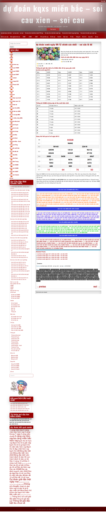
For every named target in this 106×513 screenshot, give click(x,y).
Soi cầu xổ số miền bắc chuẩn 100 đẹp (34, 33)
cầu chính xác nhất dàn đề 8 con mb (20, 209)
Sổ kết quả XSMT (14, 74)
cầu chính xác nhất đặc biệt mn (19, 267)
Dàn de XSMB (61, 276)
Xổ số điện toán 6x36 (15, 98)
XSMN (30, 37)
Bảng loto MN (14, 357)
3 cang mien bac (55, 270)
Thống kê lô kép (14, 131)
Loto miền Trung (14, 161)
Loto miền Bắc (13, 155)
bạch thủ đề (49, 271)
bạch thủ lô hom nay (74, 271)
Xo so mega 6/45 (14, 81)
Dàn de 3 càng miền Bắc (26, 463)
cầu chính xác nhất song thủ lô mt (19, 257)
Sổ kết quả (52, 37)
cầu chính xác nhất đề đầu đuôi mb (19, 223)
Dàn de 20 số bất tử (75, 274)
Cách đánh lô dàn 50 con (92, 273)
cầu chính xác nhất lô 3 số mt (18, 247)
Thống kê (78, 37)
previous (41, 286)
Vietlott (59, 37)
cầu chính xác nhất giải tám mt (18, 245)
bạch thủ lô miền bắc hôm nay (43, 273)
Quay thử (90, 37)
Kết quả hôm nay (44, 37)
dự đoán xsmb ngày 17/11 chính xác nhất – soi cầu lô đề (52, 255)
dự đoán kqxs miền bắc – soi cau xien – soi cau (12, 33)
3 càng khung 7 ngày (44, 270)
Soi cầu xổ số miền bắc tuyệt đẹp (52, 33)
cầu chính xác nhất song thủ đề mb (19, 230)
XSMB (24, 37)
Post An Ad (53, 29)
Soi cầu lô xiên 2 (24, 494)
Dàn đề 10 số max (81, 276)
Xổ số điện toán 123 (15, 101)
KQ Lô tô (84, 37)
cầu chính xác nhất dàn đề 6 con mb (20, 208)
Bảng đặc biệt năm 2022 (68, 273)
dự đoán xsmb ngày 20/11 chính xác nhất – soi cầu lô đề (52, 259)
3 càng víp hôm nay (88, 270)
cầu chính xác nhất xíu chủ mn (18, 279)
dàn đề (67, 276)
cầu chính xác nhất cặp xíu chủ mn (19, 265)
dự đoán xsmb (20, 484)
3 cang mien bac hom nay (66, 270)
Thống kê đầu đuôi (15, 121)
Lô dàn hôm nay (74, 277)
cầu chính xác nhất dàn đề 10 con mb (20, 211)
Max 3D (12, 88)
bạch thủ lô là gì (83, 271)
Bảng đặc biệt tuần (80, 273)
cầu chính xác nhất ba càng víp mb (19, 192)
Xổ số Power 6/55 (15, 306)
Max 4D (12, 91)
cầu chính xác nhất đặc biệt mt (18, 243)
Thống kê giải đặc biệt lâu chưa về (20, 501)
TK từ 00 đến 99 (14, 151)
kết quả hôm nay (14, 64)
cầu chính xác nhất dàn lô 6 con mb (20, 216)
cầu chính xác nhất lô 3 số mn (18, 262)
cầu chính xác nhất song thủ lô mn (19, 277)
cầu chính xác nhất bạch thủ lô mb (19, 199)
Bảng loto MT (14, 359)
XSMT (36, 37)
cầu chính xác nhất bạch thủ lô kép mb (19, 408)
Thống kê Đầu (13, 135)
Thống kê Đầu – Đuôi (15, 141)
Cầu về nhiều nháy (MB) (16, 118)
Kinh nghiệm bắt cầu (15, 37)
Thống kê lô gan (14, 125)
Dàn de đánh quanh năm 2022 (19, 470)
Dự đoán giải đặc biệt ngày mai (49, 277)
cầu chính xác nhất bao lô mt (18, 240)
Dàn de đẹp (45, 276)
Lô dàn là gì (81, 277)
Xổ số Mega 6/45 (15, 305)
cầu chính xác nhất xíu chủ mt (18, 255)
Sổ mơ (96, 37)
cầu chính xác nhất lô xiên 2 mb (19, 225)
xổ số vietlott (13, 78)
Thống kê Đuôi (13, 138)
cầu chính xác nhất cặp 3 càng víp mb (20, 204)
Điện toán (65, 37)
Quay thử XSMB (14, 165)
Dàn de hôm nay (53, 276)
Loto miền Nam (14, 158)
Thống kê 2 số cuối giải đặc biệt (66, 279)
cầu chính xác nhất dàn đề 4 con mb (20, 206)
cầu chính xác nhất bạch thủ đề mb (19, 194)
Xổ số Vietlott (14, 303)
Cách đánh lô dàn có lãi (42, 274)
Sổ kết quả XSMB (14, 68)
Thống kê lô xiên (14, 128)
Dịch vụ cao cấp (4, 37)
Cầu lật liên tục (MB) (15, 111)
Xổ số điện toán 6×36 (16, 316)
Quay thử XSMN (14, 168)
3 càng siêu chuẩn (77, 270)
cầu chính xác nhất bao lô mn (18, 264)
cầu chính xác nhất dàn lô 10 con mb (20, 213)
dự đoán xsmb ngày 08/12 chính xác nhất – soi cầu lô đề (64, 44)
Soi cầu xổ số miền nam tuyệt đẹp (88, 33)
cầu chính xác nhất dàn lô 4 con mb (20, 215)
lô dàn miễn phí (89, 277)
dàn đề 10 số (73, 276)
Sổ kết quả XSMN (14, 71)
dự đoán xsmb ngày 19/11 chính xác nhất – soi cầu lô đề (52, 257)
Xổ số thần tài (13, 104)
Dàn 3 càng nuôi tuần (64, 274)
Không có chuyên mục (63, 277)
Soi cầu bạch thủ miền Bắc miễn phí (49, 279)
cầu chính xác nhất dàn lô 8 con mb (20, 221)
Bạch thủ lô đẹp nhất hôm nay (60, 271)
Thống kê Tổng (14, 145)
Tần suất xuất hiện (14, 148)
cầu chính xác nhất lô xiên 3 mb (19, 226)
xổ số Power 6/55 (14, 84)
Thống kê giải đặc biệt (80, 279)
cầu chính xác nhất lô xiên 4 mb (19, 228)
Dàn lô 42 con (90, 276)
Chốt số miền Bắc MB (68, 57)
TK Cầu (71, 37)
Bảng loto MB (14, 355)
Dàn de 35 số (84, 274)
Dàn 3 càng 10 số (53, 274)
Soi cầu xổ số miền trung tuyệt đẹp (70, 33)
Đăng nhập (103, 1)
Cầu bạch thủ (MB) (15, 108)
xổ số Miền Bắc (56, 68)
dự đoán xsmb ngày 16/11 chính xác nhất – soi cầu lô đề (52, 254)
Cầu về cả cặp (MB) (15, 114)
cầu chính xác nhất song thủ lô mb (19, 235)
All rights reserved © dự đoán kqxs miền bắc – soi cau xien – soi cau (53, 509)
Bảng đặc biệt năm (56, 273)
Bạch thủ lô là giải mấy (93, 271)
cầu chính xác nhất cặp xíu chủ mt (19, 242)
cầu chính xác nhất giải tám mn (19, 269)
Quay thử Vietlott (14, 175)
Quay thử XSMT (14, 171)
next (96, 286)
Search (11, 46)
